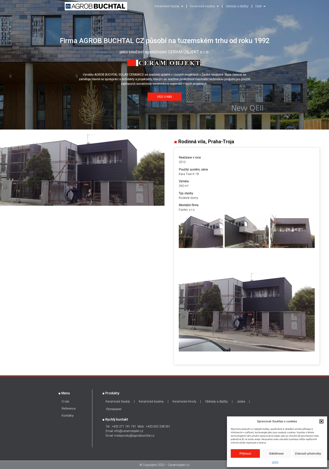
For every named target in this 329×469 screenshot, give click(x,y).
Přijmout (245, 453)
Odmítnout (276, 453)
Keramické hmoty (184, 401)
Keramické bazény (202, 6)
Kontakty (68, 415)
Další (258, 6)
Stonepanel (113, 409)
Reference (69, 408)
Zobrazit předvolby (308, 453)
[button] (321, 421)
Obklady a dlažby (237, 6)
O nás (65, 401)
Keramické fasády (167, 6)
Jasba (241, 401)
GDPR (275, 462)
